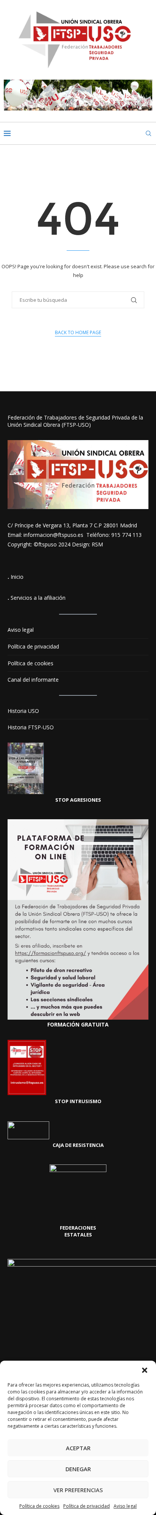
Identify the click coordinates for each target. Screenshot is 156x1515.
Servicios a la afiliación (38, 597)
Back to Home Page (78, 332)
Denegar (78, 1469)
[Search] (148, 133)
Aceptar (78, 1448)
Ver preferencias (78, 1490)
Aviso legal (125, 1506)
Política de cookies (39, 1506)
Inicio (17, 576)
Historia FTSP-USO (31, 727)
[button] (144, 1370)
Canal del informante (33, 679)
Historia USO (23, 710)
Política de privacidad (86, 1506)
